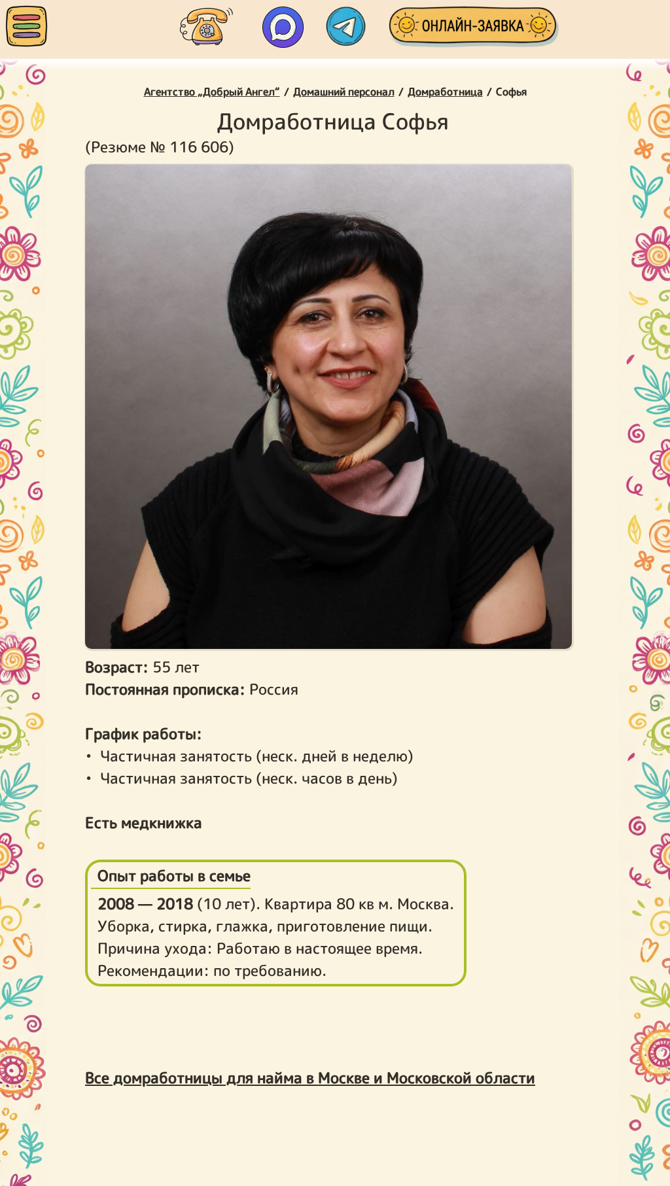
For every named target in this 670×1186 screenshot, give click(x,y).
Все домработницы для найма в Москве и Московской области (310, 1077)
